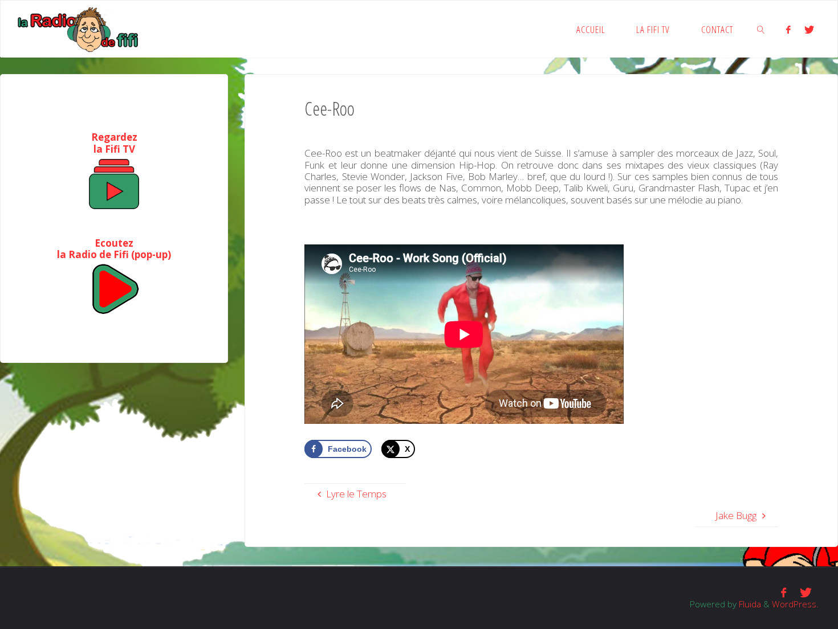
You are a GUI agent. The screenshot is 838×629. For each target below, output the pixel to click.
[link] (761, 29)
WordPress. (795, 604)
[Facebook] (788, 29)
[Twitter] (809, 29)
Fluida (749, 604)
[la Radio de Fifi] (78, 28)
